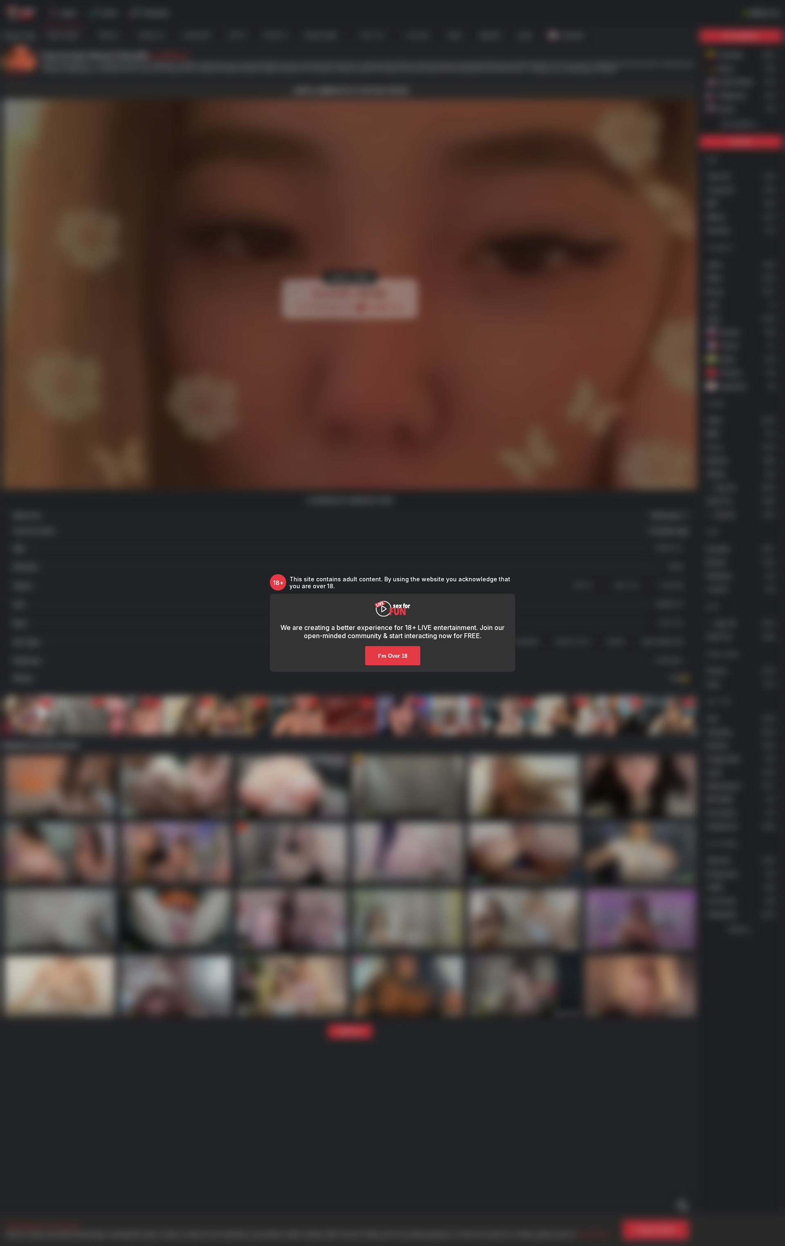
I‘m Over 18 (392, 656)
